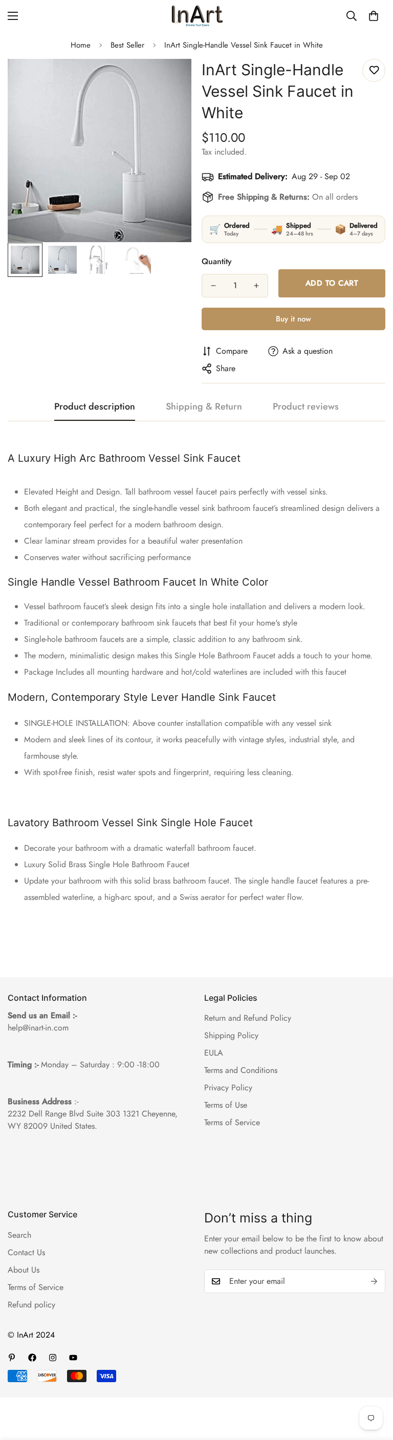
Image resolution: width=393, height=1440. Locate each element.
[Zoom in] (169, 80)
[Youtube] (73, 1357)
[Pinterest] (12, 1357)
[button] (373, 16)
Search (19, 1235)
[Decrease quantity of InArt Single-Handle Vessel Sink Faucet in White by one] (213, 285)
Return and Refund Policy (247, 1018)
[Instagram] (53, 1357)
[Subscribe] (374, 1281)
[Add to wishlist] (373, 70)
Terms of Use (225, 1105)
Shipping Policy (231, 1035)
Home (81, 45)
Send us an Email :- (42, 1015)
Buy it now (293, 319)
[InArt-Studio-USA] (196, 16)
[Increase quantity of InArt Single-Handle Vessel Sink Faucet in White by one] (256, 285)
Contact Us (26, 1252)
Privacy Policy (228, 1087)
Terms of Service (232, 1122)
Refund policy (31, 1304)
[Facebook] (32, 1357)
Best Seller (127, 45)
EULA (213, 1053)
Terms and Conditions (240, 1070)
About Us (23, 1270)
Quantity (217, 261)
